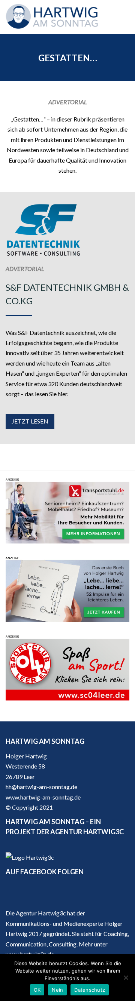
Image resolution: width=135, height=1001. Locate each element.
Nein (57, 990)
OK (37, 990)
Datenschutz (89, 990)
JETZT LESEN (30, 421)
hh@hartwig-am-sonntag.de (41, 786)
